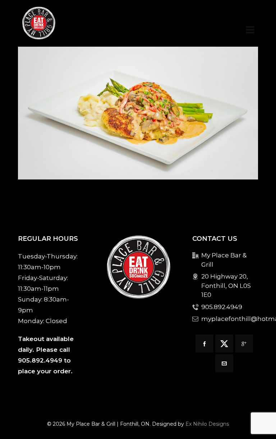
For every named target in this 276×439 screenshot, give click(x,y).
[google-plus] (244, 343)
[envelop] (224, 363)
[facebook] (204, 343)
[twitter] (224, 343)
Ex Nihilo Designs (207, 424)
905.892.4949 (40, 360)
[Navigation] (250, 29)
